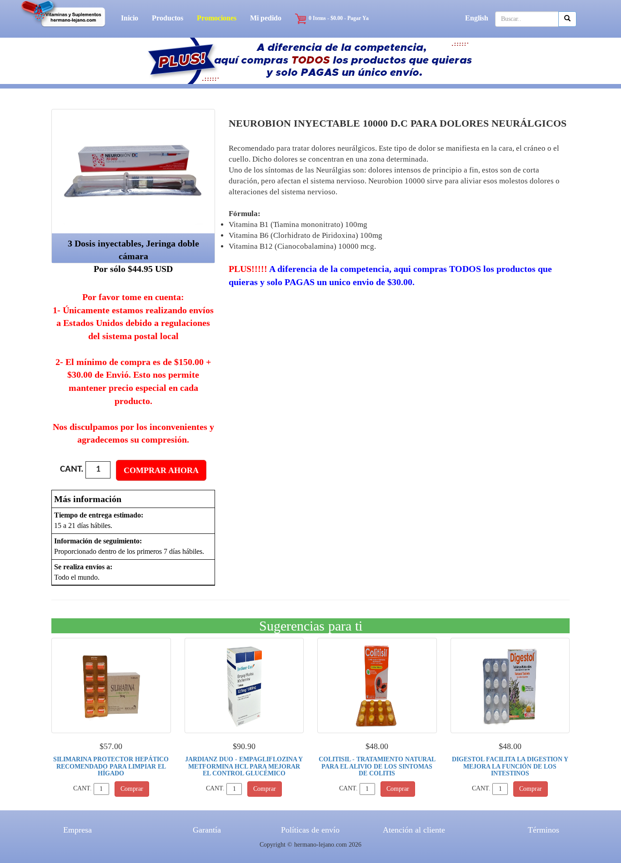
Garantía (207, 829)
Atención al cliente (414, 829)
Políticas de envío (310, 829)
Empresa (77, 829)
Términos (543, 829)
